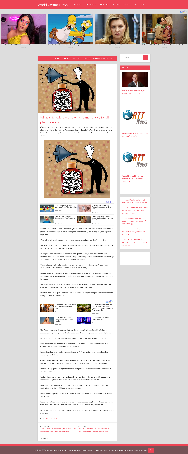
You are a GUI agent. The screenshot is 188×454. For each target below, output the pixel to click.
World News (139, 5)
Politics (127, 5)
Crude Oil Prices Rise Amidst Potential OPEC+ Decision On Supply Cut (133, 179)
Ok (151, 450)
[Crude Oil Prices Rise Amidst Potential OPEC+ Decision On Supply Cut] (135, 147)
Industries (104, 5)
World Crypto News (53, 5)
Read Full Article (52, 418)
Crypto (77, 5)
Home (41, 58)
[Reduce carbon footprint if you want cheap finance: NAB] (135, 73)
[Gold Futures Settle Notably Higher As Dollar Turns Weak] (135, 105)
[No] (186, 450)
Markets (116, 5)
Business (90, 5)
